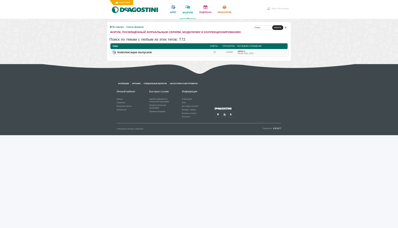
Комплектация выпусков (134, 52)
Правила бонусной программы (157, 106)
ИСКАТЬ (277, 27)
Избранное (122, 110)
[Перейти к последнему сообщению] (245, 51)
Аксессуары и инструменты (184, 83)
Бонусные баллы (124, 106)
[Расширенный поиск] (285, 27)
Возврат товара (189, 110)
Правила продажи (157, 111)
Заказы (120, 99)
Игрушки (136, 83)
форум (188, 12)
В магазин (124, 3)
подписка (205, 12)
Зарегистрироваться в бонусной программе (159, 100)
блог (173, 12)
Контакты (186, 117)
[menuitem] (278, 9)
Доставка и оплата (190, 106)
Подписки (121, 103)
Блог (184, 103)
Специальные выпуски (155, 83)
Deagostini (224, 12)
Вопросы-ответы (189, 113)
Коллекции (123, 83)
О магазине (187, 99)
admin (240, 51)
